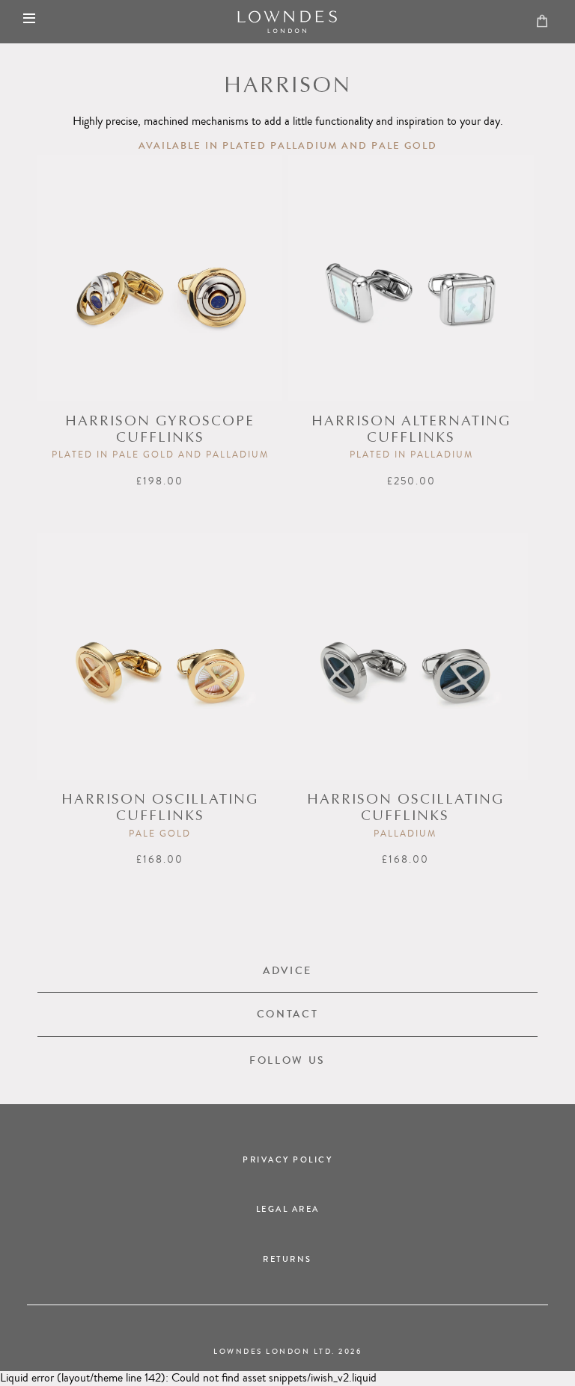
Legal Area (288, 1209)
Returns (287, 1259)
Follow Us (287, 1060)
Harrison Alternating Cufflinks (411, 430)
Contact (288, 1014)
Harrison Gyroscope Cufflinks (160, 430)
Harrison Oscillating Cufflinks (159, 808)
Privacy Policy (287, 1159)
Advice (287, 971)
